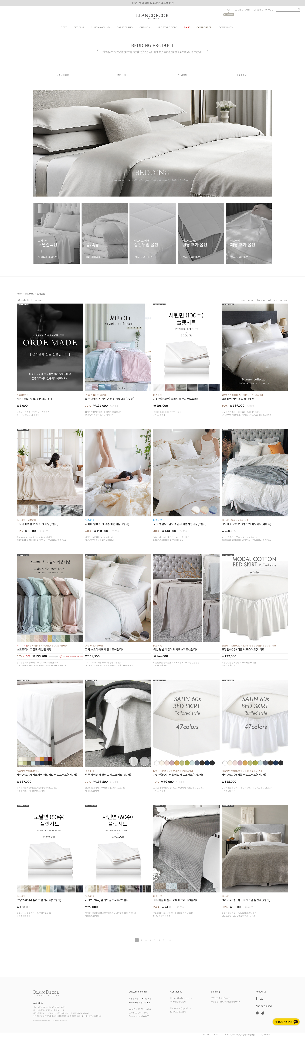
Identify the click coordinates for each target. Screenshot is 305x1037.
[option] (152, 3)
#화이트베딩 (123, 75)
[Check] (85, 1013)
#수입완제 (182, 75)
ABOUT (206, 1035)
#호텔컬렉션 (63, 75)
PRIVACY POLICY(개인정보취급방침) (240, 1035)
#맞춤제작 (242, 75)
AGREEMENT (266, 1035)
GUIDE (217, 1035)
